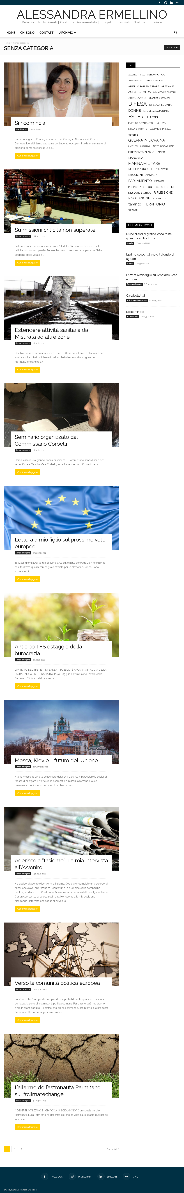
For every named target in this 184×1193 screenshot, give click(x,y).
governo (133, 134)
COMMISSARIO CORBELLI (164, 92)
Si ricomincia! (31, 123)
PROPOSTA (159, 181)
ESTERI (136, 116)
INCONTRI (133, 146)
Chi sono (27, 32)
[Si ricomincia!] (61, 94)
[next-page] (22, 1149)
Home (10, 32)
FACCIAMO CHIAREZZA (160, 129)
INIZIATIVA (145, 146)
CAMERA (145, 92)
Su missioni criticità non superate (55, 230)
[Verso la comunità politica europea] (61, 954)
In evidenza (21, 129)
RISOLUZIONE (139, 198)
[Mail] (177, 2)
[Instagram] (165, 2)
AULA (132, 92)
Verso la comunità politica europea (57, 983)
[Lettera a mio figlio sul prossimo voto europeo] (61, 518)
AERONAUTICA (156, 74)
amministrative (154, 80)
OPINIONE (151, 175)
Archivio (66, 32)
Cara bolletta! (135, 295)
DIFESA (137, 104)
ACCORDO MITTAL (136, 75)
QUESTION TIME (165, 186)
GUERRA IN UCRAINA (146, 140)
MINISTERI (162, 169)
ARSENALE (167, 86)
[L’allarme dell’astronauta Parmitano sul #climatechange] (61, 1066)
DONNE (134, 110)
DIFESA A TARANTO (160, 104)
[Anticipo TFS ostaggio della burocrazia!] (61, 625)
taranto (134, 204)
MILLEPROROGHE (140, 169)
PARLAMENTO (140, 181)
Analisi (130, 243)
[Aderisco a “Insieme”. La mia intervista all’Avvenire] (61, 839)
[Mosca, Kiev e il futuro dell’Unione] (61, 732)
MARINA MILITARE (144, 163)
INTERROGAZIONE (163, 146)
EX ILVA (160, 123)
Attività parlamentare (137, 300)
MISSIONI (135, 175)
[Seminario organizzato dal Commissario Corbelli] (61, 415)
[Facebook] (159, 2)
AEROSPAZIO (136, 80)
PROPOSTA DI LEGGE (140, 186)
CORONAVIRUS (137, 98)
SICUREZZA (159, 198)
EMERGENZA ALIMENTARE (156, 111)
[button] (175, 33)
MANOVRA (135, 158)
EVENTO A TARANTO (140, 123)
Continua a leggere (27, 155)
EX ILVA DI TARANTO (137, 129)
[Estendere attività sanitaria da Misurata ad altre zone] (61, 308)
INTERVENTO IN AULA (141, 152)
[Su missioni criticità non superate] (61, 201)
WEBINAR (132, 210)
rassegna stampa (139, 192)
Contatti (47, 32)
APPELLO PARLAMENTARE (143, 86)
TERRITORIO (154, 204)
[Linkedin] (171, 2)
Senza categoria (23, 236)
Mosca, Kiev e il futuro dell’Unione (56, 760)
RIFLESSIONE (163, 192)
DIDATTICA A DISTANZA (159, 98)
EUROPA (153, 117)
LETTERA (161, 152)
